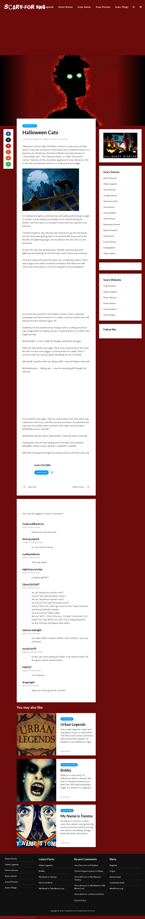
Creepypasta (109, 247)
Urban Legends (46, 7)
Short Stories (109, 218)
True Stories (109, 207)
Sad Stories (108, 236)
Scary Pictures (103, 7)
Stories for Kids (110, 201)
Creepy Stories (110, 195)
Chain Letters (109, 253)
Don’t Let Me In (46, 882)
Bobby (65, 770)
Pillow (100, 871)
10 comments (52, 139)
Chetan (18, 917)
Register (113, 865)
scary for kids (27, 139)
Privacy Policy (80, 900)
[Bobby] (36, 780)
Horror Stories (65, 7)
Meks (75, 911)
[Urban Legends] (36, 734)
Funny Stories (109, 242)
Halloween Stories (69, 765)
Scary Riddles (109, 213)
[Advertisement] (72, 35)
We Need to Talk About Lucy (51, 888)
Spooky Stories (110, 230)
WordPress (91, 911)
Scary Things (121, 7)
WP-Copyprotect (29, 917)
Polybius (94, 865)
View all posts (41, 472)
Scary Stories (26, 7)
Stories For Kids (30, 126)
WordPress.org (116, 888)
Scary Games (84, 7)
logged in (39, 513)
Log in (112, 871)
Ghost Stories (109, 189)
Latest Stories (67, 810)
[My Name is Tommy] (36, 825)
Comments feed (117, 882)
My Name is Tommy (76, 816)
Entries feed (115, 877)
